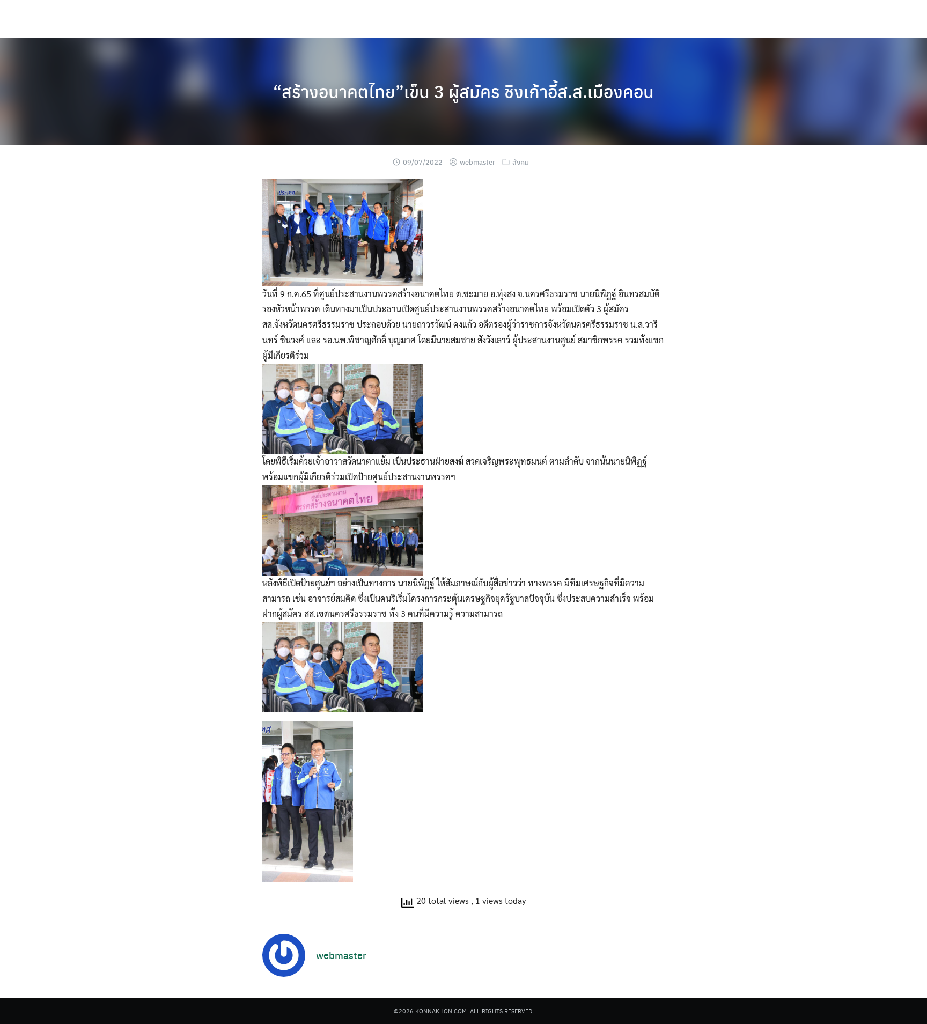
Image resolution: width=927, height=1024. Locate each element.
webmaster (477, 162)
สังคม (520, 162)
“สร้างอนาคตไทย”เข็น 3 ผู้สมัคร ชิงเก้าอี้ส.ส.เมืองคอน (463, 91)
